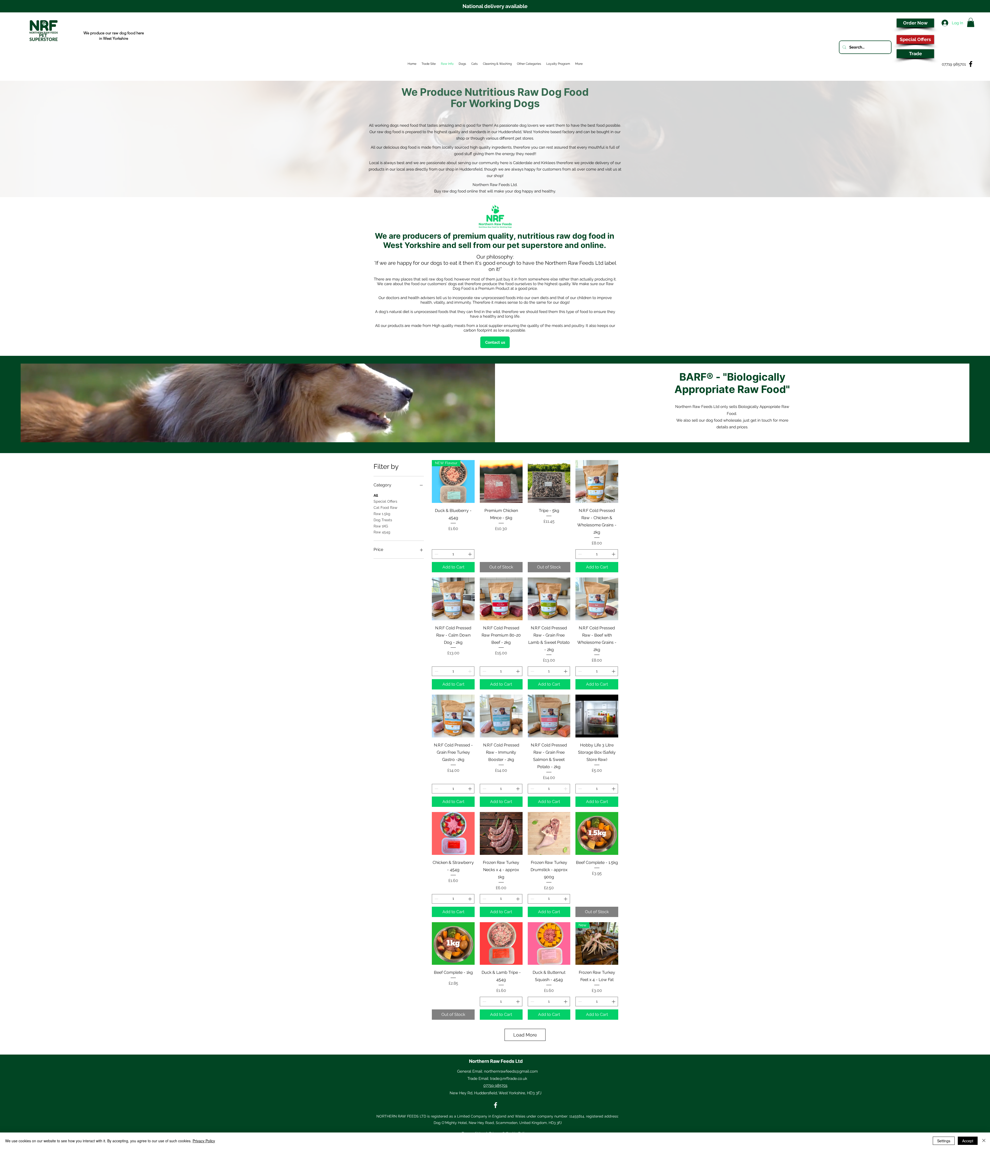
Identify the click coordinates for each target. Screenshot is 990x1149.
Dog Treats (383, 520)
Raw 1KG (381, 526)
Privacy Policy (204, 1140)
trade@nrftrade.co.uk (508, 1078)
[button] (971, 22)
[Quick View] (501, 481)
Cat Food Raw (385, 507)
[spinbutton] (453, 554)
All (376, 495)
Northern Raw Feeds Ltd (496, 1061)
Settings (943, 1140)
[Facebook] (495, 1105)
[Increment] (470, 554)
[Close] (984, 1141)
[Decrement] (436, 554)
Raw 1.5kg (382, 514)
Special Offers (385, 501)
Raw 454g (382, 532)
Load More (525, 1035)
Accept (967, 1140)
